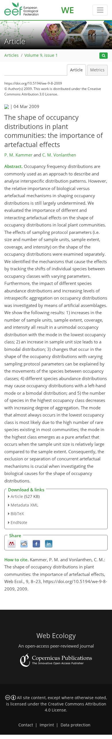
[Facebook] (36, 543)
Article (76, 70)
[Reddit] (24, 543)
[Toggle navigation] (100, 10)
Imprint (47, 725)
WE (67, 10)
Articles (11, 55)
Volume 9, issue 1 (41, 55)
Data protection (75, 725)
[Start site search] (103, 55)
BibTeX (17, 513)
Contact (25, 725)
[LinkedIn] (49, 543)
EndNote (19, 522)
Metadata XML (24, 505)
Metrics (97, 70)
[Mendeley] (12, 543)
